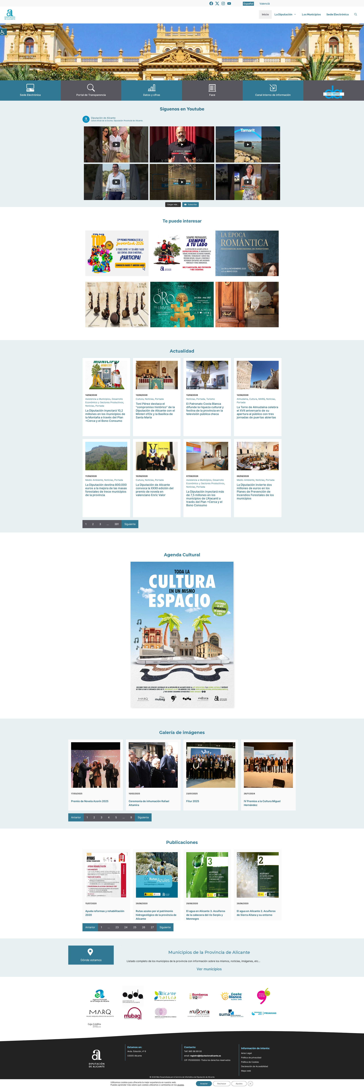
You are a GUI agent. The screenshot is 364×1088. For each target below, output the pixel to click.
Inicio (265, 14)
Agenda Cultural (182, 554)
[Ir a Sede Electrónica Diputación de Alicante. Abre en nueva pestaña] (30, 90)
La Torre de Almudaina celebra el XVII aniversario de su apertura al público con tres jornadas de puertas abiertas (257, 412)
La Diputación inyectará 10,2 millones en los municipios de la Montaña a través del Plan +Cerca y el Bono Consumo (105, 416)
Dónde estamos (91, 960)
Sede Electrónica (337, 14)
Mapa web (246, 1071)
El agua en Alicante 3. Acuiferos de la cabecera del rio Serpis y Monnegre (205, 915)
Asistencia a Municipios (97, 398)
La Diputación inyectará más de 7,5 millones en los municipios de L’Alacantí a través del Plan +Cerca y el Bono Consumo (205, 498)
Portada (99, 405)
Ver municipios (209, 969)
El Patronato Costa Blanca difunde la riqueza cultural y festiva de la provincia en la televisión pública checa (205, 409)
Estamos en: (134, 1047)
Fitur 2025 (192, 801)
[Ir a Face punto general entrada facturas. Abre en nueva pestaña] (212, 90)
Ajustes (239, 1083)
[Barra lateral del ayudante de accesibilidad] (3, 31)
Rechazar (221, 1083)
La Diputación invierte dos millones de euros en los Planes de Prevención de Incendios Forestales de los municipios (255, 491)
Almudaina (242, 398)
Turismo (210, 398)
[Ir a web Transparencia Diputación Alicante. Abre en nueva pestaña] (91, 90)
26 (143, 927)
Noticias (89, 405)
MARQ (261, 398)
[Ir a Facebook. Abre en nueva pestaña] (211, 3)
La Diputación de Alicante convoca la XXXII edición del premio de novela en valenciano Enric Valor (154, 490)
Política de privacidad (251, 1057)
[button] (355, 14)
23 (117, 927)
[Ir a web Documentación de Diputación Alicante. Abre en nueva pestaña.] (151, 90)
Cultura (140, 398)
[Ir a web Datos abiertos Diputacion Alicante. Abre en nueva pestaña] (333, 90)
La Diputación (283, 14)
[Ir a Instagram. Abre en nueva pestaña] (223, 3)
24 (126, 927)
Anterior (76, 817)
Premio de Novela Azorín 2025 (89, 801)
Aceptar (204, 1083)
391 (116, 524)
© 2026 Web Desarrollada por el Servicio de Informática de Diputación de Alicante (182, 1077)
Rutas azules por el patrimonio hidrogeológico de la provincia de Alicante (156, 915)
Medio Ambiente (94, 480)
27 (152, 927)
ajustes (180, 1085)
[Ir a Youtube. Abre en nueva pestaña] (229, 3)
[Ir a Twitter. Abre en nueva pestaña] (217, 3)
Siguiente (130, 524)
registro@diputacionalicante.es (205, 1055)
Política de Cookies (250, 1062)
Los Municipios (311, 14)
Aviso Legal (246, 1053)
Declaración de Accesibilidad (254, 1066)
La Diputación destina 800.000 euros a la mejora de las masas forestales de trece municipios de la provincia (106, 490)
